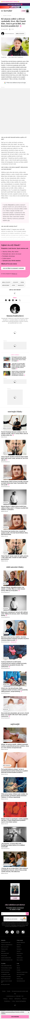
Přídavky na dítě (4, 949)
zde (8, 220)
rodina (22, 282)
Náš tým (18, 967)
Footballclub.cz (7, 1001)
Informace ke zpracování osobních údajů (20, 991)
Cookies (3, 991)
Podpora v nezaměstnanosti (6, 944)
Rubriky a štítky (20, 978)
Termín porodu (4, 955)
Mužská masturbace (5, 972)
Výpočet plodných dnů (5, 942)
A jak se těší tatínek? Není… (6, 965)
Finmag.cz (5, 998)
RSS (15, 993)
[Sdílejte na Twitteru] (9, 300)
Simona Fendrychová (15, 316)
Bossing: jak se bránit (5, 984)
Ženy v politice (20, 959)
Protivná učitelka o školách (6, 967)
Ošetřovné (3, 951)
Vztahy (13, 285)
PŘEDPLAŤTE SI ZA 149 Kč (9, 264)
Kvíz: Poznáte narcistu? (5, 978)
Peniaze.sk (24, 998)
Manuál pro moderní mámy (22, 972)
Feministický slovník (21, 980)
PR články (19, 976)
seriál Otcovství (20, 33)
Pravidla (8, 991)
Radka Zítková (4, 436)
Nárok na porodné (4, 946)
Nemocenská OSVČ (5, 953)
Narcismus (19, 944)
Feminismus (19, 949)
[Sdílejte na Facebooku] (6, 300)
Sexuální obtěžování (21, 942)
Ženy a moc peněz (14, 7)
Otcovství (15, 282)
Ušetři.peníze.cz (17, 998)
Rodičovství (21, 285)
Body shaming (20, 953)
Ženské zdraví (6, 684)
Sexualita (18, 951)
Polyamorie (19, 955)
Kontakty (18, 970)
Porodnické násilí (7, 740)
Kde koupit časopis (20, 974)
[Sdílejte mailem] (16, 300)
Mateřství (19, 946)
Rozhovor (5, 583)
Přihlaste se (14, 273)
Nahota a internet (7, 864)
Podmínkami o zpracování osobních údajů (19, 925)
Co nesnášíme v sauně (5, 974)
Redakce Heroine (4, 511)
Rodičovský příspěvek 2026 (6, 959)
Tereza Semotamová (5, 848)
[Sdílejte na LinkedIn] (13, 300)
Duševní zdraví (5, 285)
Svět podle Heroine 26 (14, 4)
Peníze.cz (11, 998)
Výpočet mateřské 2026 (6, 957)
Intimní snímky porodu (5, 970)
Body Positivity (7, 765)
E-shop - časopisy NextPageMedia (19, 1001)
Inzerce (18, 965)
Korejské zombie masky (6, 976)
